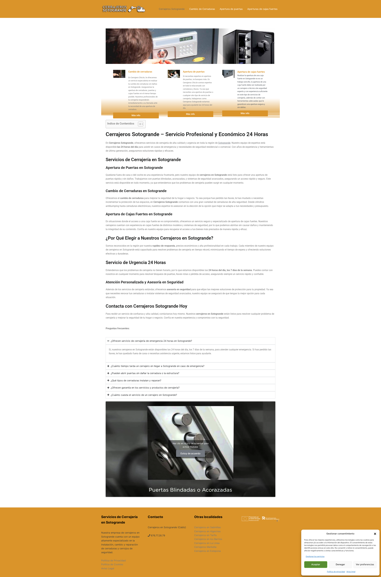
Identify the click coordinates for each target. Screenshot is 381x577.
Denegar (340, 564)
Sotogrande (224, 142)
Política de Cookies (112, 564)
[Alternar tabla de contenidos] (139, 124)
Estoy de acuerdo (190, 453)
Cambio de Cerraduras (202, 8)
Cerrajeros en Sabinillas (207, 527)
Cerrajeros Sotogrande (172, 8)
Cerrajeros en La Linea (207, 543)
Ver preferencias (365, 564)
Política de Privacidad (113, 560)
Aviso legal (350, 571)
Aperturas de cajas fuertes (262, 8)
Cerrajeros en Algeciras (207, 531)
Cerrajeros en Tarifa (205, 535)
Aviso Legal (107, 568)
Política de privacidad (336, 571)
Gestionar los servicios (315, 556)
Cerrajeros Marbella (205, 546)
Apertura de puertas (231, 8)
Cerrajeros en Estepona (207, 550)
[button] (375, 533)
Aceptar (315, 564)
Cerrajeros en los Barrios (208, 539)
